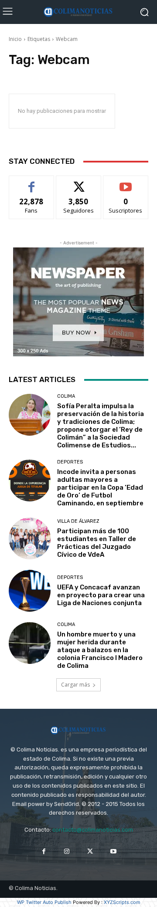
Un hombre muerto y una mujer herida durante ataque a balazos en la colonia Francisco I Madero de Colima (100, 650)
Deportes (70, 462)
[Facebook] (43, 851)
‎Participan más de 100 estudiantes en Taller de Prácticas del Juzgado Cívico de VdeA (96, 542)
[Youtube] (113, 851)
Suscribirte (125, 182)
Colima (66, 396)
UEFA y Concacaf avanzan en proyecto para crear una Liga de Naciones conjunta (101, 595)
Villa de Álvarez (78, 521)
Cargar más (75, 684)
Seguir (78, 182)
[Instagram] (66, 851)
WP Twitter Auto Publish (44, 902)
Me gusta (31, 182)
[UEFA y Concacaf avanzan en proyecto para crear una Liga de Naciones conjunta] (30, 591)
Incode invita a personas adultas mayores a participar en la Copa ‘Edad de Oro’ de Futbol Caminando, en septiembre (100, 487)
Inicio (15, 39)
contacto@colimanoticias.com (92, 829)
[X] (90, 851)
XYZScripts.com (122, 902)
